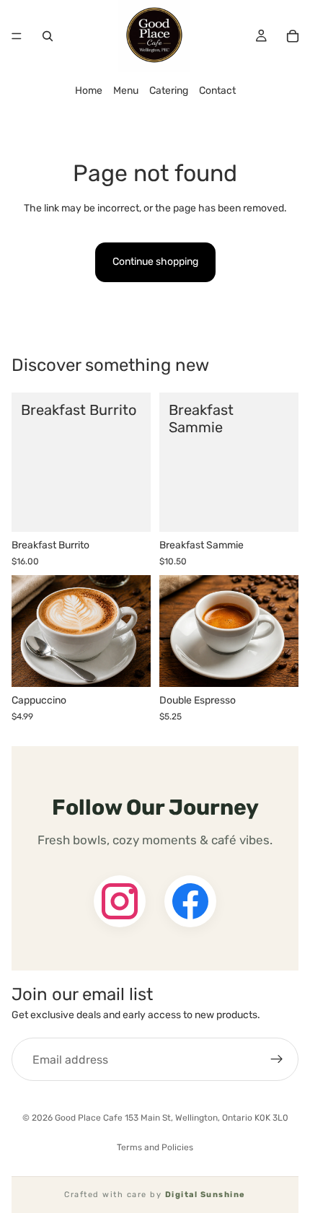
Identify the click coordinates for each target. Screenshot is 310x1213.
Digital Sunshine (205, 1194)
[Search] (47, 36)
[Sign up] (277, 1060)
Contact (217, 90)
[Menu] (16, 36)
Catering (168, 90)
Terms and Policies (155, 1147)
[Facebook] (190, 901)
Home (88, 90)
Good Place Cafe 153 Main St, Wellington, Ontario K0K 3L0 (171, 1118)
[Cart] (293, 36)
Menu (125, 90)
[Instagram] (120, 901)
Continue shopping (155, 261)
